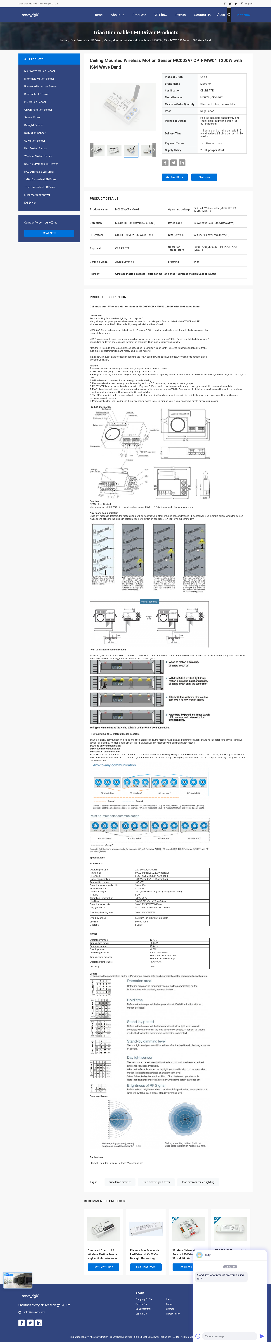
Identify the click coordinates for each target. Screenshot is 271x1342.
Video (221, 15)
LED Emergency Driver (37, 194)
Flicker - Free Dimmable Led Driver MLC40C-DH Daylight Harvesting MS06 (144, 1254)
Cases (169, 1304)
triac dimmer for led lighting (198, 1182)
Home (63, 40)
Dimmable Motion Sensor (39, 78)
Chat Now (49, 233)
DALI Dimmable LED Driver (39, 171)
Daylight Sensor (33, 125)
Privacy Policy (173, 1313)
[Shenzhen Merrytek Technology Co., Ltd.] (30, 14)
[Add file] (198, 1336)
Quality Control (143, 1309)
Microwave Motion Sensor (39, 71)
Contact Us (141, 1313)
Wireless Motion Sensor (38, 156)
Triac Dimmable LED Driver (85, 40)
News (169, 1299)
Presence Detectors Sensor (41, 86)
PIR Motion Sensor (35, 102)
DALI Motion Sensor (35, 148)
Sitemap (170, 1309)
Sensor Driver (32, 117)
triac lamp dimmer (120, 1182)
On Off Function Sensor (38, 109)
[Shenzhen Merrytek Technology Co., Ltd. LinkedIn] (236, 3)
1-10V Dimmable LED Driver (40, 179)
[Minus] (262, 1255)
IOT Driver (30, 202)
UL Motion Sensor (34, 140)
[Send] (262, 1336)
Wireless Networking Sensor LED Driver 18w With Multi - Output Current (186, 1254)
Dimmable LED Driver (36, 94)
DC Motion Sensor (35, 132)
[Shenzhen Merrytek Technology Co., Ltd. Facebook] (225, 3)
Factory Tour (142, 1304)
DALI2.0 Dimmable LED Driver (41, 163)
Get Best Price (174, 177)
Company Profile (144, 1299)
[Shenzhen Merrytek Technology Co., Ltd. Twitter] (230, 3)
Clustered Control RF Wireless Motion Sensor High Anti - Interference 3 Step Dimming (103, 1254)
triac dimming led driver (156, 1182)
